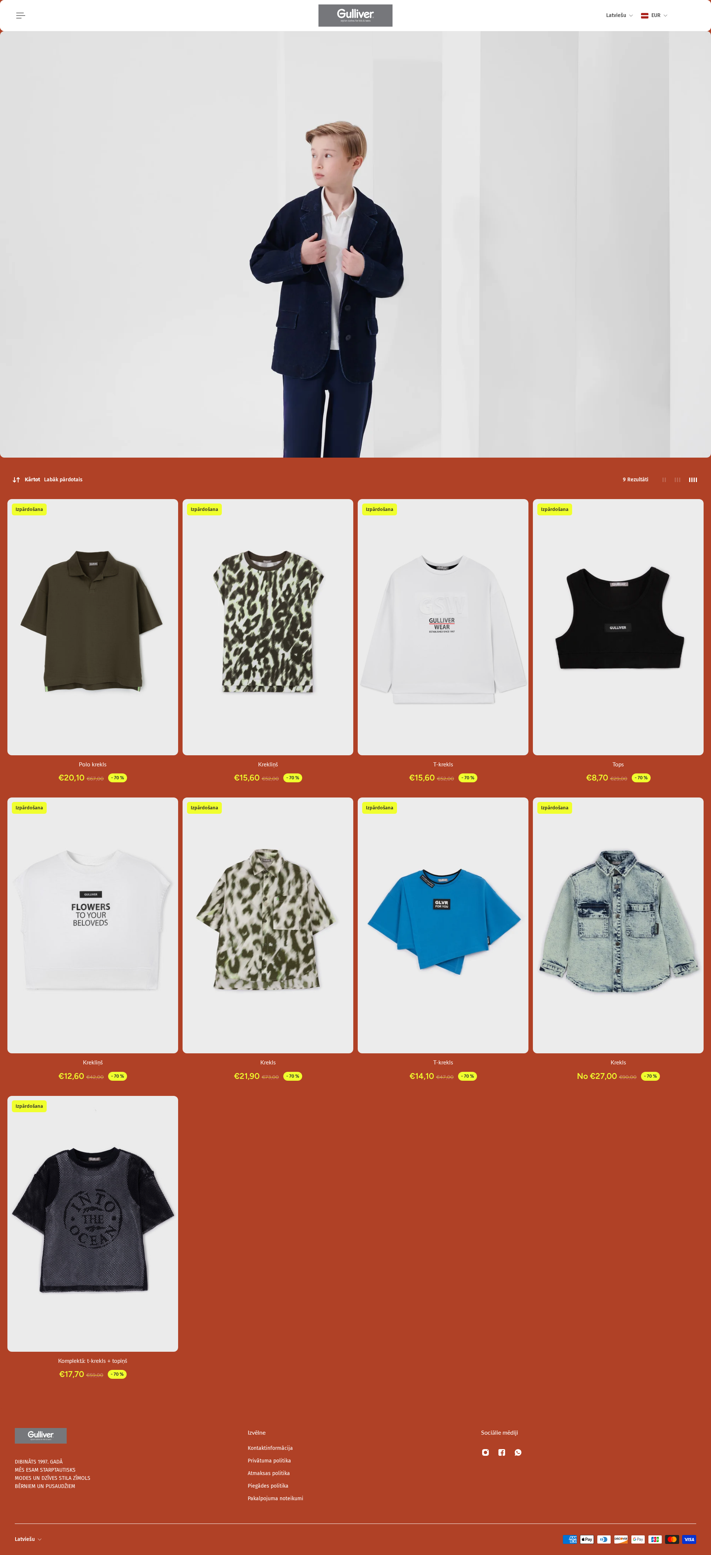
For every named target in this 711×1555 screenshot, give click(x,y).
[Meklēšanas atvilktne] (678, 15)
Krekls (268, 1062)
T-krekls (443, 764)
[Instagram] (485, 1452)
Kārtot (54, 479)
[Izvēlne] (19, 15)
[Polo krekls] (92, 627)
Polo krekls (93, 764)
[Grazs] (696, 15)
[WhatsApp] (518, 1452)
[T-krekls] (443, 627)
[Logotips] (355, 15)
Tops (618, 764)
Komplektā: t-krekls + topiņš (92, 1360)
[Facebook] (502, 1452)
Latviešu (25, 1539)
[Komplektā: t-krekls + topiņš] (92, 1224)
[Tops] (618, 627)
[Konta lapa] (687, 15)
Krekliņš (268, 764)
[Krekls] (268, 925)
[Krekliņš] (268, 627)
